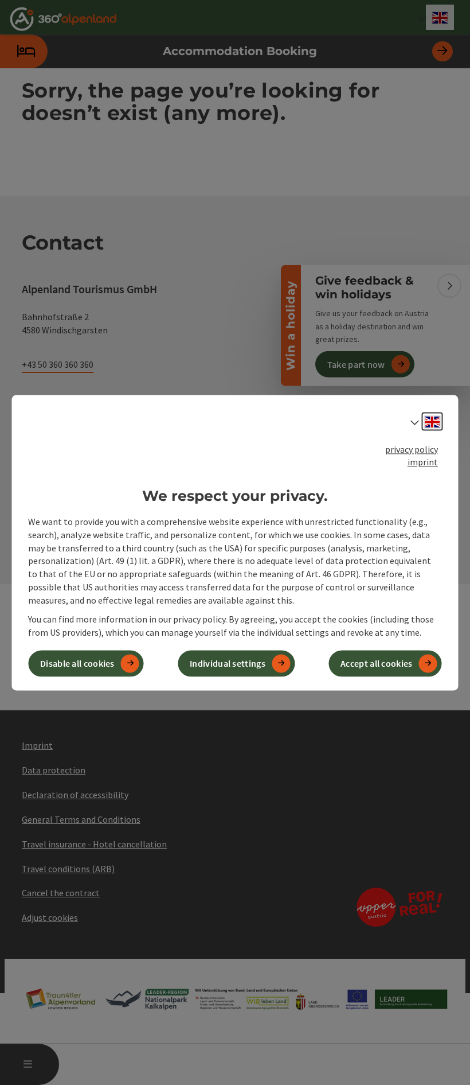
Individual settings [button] (227, 663)
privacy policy (411, 449)
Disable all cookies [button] (77, 663)
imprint (423, 462)
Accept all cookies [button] (376, 663)
